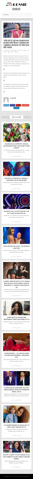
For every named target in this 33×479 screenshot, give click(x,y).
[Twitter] (13, 9)
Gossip (15, 50)
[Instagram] (19, 9)
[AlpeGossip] (16, 4)
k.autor (5, 52)
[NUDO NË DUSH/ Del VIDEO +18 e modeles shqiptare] (16, 235)
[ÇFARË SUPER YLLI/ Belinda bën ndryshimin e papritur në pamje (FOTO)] (16, 308)
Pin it (19, 105)
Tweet (7, 105)
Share (13, 105)
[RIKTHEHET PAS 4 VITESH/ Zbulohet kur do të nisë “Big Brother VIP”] (16, 201)
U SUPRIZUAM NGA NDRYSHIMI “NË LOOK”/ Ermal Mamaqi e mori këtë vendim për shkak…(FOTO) (16, 390)
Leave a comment (14, 52)
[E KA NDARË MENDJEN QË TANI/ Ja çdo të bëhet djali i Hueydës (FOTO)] (16, 414)
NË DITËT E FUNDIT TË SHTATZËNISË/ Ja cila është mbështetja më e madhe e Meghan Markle (16, 457)
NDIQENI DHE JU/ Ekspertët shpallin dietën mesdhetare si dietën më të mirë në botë (16, 146)
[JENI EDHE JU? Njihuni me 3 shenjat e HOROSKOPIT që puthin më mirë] (16, 169)
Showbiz (24, 50)
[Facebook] (16, 9)
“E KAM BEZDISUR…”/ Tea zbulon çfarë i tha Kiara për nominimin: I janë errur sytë (16, 355)
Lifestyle (20, 50)
